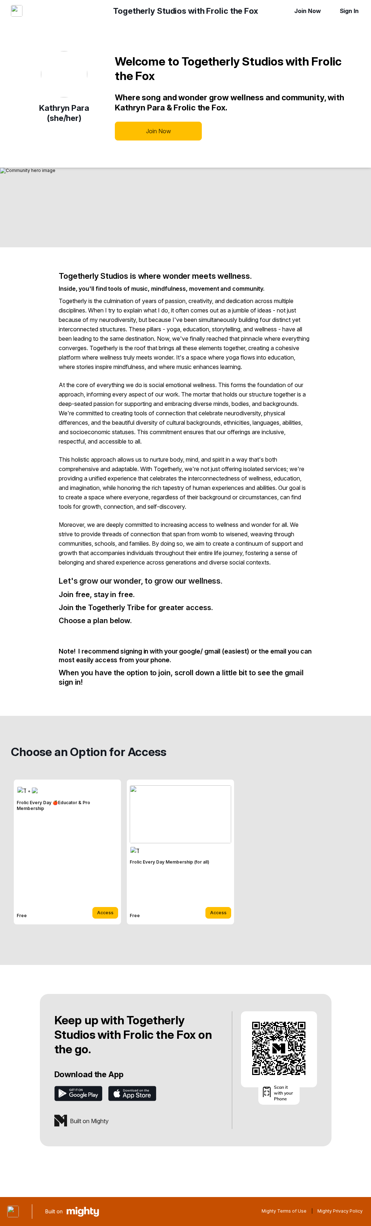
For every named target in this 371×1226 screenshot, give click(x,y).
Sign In (349, 10)
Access (105, 912)
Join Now (307, 10)
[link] (67, 852)
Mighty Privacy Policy (340, 1211)
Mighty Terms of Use (284, 1211)
